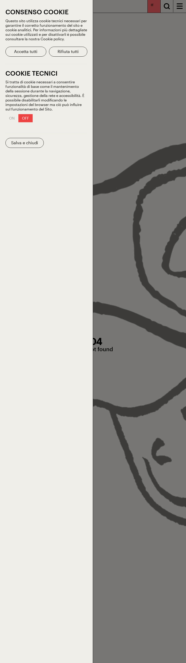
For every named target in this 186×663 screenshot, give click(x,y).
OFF (25, 118)
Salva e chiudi (24, 142)
